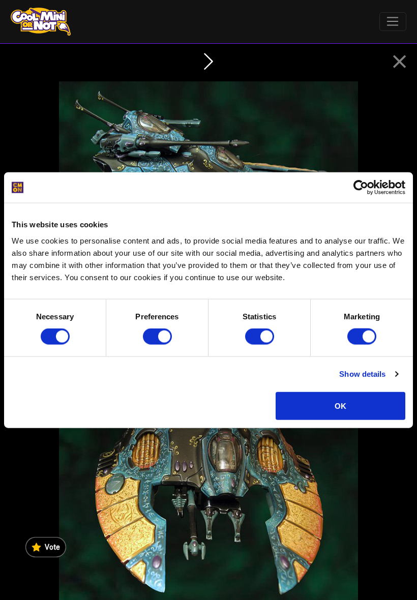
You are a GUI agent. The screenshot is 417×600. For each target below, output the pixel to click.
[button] (399, 62)
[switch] (157, 336)
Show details (362, 374)
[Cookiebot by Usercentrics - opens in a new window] (360, 187)
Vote (52, 547)
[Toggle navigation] (392, 22)
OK (340, 405)
